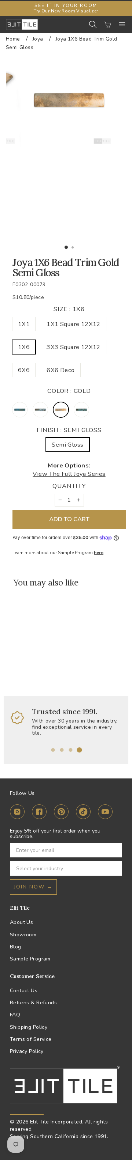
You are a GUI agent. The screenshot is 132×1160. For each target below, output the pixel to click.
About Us (21, 922)
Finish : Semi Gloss (69, 430)
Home (13, 38)
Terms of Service (31, 1039)
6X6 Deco (60, 370)
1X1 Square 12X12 (73, 324)
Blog (15, 946)
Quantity (69, 486)
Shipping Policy (28, 1027)
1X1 (24, 324)
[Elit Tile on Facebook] (39, 812)
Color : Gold (69, 391)
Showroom (23, 934)
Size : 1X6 (69, 309)
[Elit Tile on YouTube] (105, 812)
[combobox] (63, 868)
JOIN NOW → (33, 886)
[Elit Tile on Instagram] (17, 812)
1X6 (24, 347)
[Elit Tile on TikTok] (83, 812)
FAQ (15, 1014)
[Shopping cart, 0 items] (107, 24)
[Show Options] (115, 868)
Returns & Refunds (33, 1002)
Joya (38, 38)
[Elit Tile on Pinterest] (61, 812)
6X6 (24, 370)
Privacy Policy (27, 1051)
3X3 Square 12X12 (73, 347)
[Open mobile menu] (122, 24)
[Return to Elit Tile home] (22, 24)
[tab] (53, 750)
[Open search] (92, 24)
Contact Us (23, 990)
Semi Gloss (67, 444)
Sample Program (30, 958)
